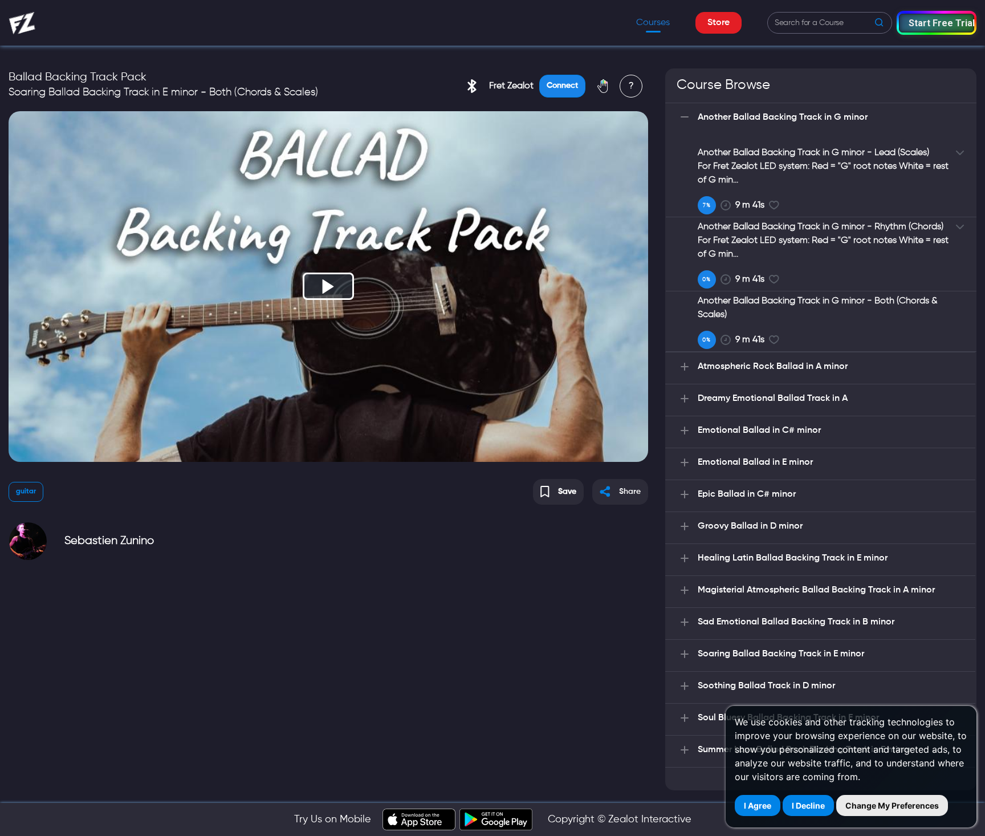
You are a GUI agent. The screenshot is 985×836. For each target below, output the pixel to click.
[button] (936, 22)
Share (630, 492)
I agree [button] (757, 805)
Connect (562, 86)
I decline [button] (808, 805)
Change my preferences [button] (892, 805)
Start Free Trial (941, 23)
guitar (26, 491)
